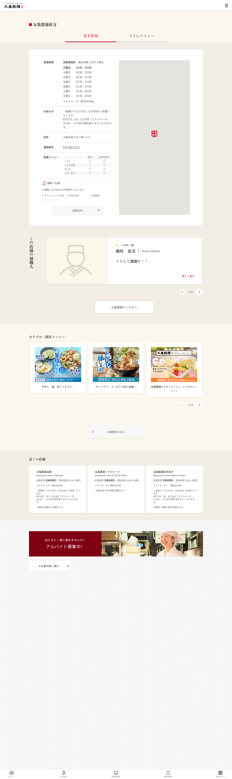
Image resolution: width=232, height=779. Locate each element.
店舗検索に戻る (116, 432)
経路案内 (77, 210)
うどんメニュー (141, 35)
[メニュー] (226, 5)
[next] (199, 292)
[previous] (182, 292)
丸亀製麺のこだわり (124, 307)
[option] (124, 261)
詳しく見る (188, 276)
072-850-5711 (71, 147)
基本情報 (90, 35)
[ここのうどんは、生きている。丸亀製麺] (13, 5)
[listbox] (124, 261)
